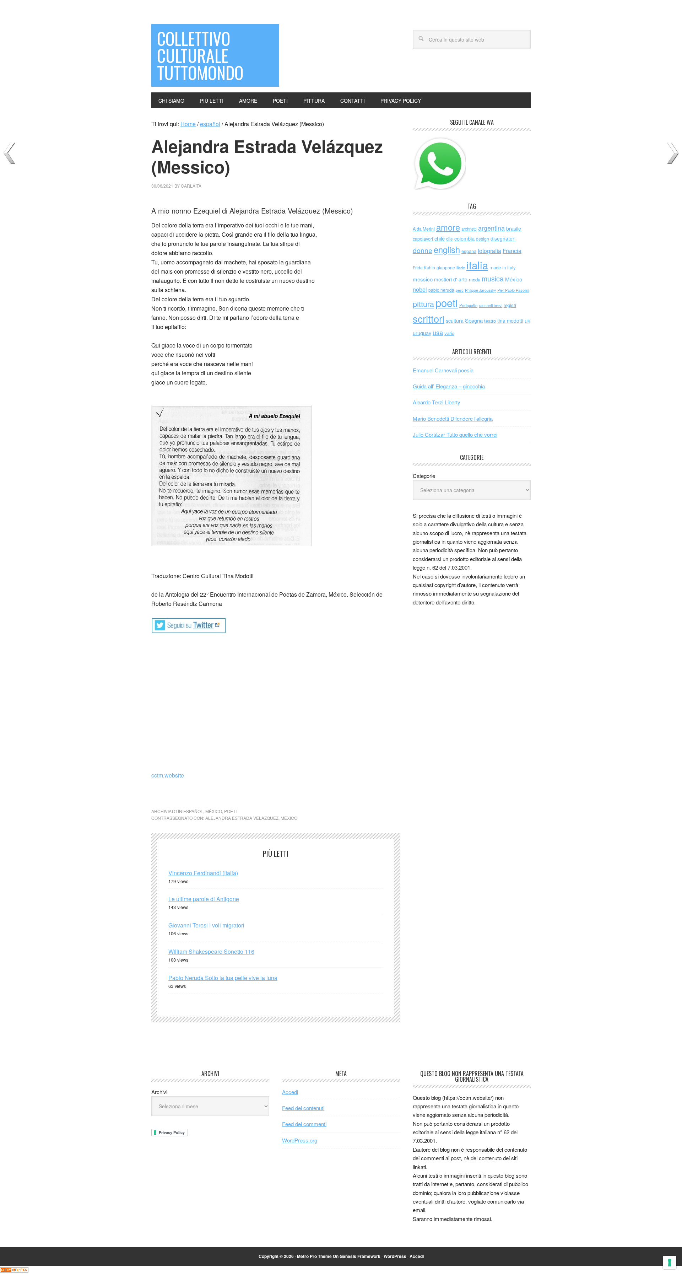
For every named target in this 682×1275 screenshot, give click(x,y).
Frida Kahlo (424, 267)
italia (477, 264)
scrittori (428, 319)
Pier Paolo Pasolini (513, 290)
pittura (423, 303)
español (193, 811)
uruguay (422, 333)
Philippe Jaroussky (480, 290)
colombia (464, 238)
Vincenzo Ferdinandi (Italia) (203, 873)
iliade (460, 267)
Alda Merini (424, 229)
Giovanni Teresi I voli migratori (206, 925)
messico (423, 279)
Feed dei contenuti (303, 1108)
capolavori (423, 238)
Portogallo (468, 305)
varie (449, 333)
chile (439, 238)
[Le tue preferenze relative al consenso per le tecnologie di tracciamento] (669, 1262)
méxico (213, 811)
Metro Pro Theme (314, 1256)
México (289, 818)
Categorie (424, 475)
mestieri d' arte (450, 279)
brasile (513, 228)
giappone (446, 267)
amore (448, 227)
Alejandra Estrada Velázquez (241, 818)
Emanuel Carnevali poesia (443, 370)
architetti (469, 229)
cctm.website (167, 775)
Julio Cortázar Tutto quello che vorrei (455, 434)
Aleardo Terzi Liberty (436, 402)
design (482, 239)
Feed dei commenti (304, 1124)
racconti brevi (490, 305)
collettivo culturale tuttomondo (200, 55)
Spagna (474, 320)
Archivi (159, 1092)
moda (474, 279)
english (447, 249)
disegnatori (503, 238)
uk (527, 320)
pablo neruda (441, 290)
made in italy (502, 267)
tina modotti (510, 320)
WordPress (395, 1256)
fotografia (489, 251)
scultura (455, 320)
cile (449, 239)
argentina (491, 228)
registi (510, 305)
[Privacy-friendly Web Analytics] (14, 1270)
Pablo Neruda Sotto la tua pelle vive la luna (222, 978)
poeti (230, 811)
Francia (512, 250)
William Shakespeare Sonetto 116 (211, 951)
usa (438, 332)
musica (493, 279)
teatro (490, 320)
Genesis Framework (360, 1256)
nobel (420, 289)
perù (460, 290)
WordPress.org (299, 1140)
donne (422, 250)
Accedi (290, 1092)
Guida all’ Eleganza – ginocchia (449, 386)
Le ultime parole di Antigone (203, 899)
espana (468, 251)
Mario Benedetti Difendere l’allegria (453, 418)
